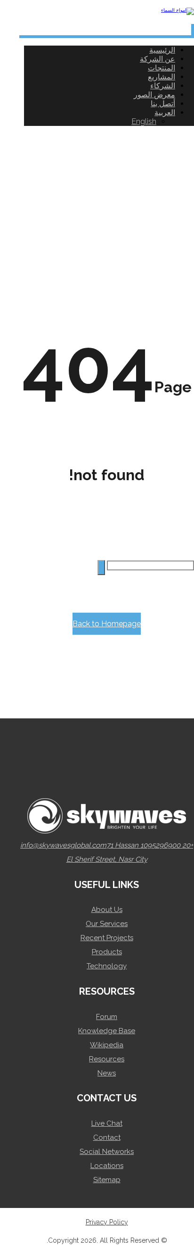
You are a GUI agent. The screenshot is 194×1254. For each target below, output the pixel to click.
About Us (106, 909)
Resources (106, 1059)
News (106, 1073)
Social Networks (107, 1151)
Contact (107, 1137)
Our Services (107, 923)
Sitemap (107, 1180)
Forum (106, 1017)
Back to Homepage (107, 623)
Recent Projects (107, 938)
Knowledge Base (106, 1031)
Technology (107, 966)
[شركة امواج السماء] (177, 10)
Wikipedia (106, 1045)
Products (107, 952)
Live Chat (106, 1123)
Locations (106, 1165)
